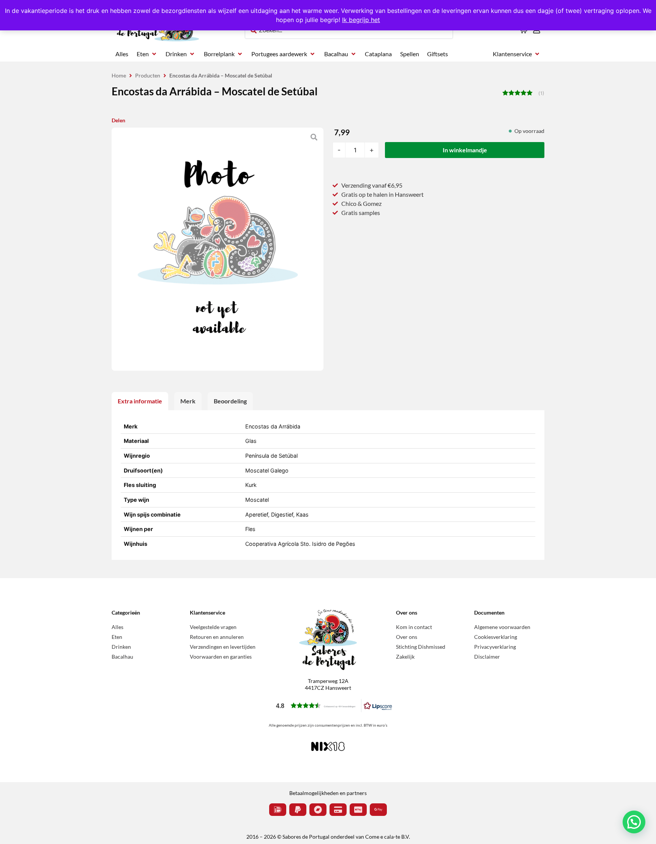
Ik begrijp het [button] (361, 20)
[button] (147, 53)
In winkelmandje (465, 149)
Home (119, 75)
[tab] (140, 401)
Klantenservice (207, 612)
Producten (147, 75)
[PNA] (217, 249)
